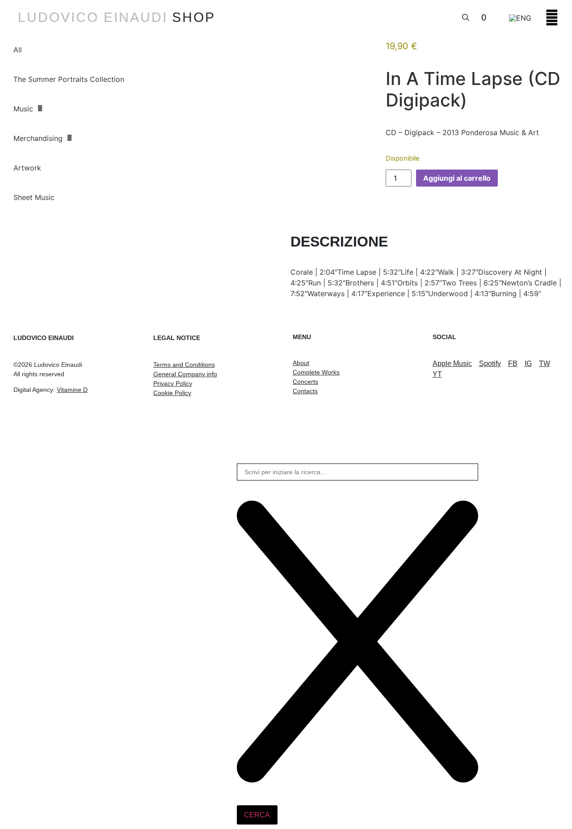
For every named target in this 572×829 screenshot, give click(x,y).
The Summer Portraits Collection (68, 79)
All (17, 49)
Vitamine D (72, 389)
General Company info (185, 374)
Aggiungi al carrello (457, 178)
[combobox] (357, 471)
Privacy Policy (172, 383)
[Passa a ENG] (520, 17)
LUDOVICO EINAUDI (93, 17)
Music (23, 108)
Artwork (27, 167)
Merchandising (38, 138)
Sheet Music (34, 197)
